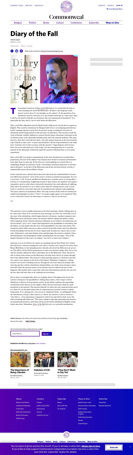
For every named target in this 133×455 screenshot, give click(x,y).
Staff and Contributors (23, 412)
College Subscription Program (84, 413)
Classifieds (102, 402)
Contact (39, 402)
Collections (76, 22)
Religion (18, 22)
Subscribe (94, 22)
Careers (39, 412)
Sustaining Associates (85, 417)
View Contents (40, 343)
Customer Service (42, 415)
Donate (101, 5)
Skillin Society (82, 409)
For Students (61, 409)
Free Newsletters (116, 9)
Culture (60, 22)
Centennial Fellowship (23, 405)
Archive (29, 5)
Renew (59, 402)
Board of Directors (22, 415)
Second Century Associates (87, 405)
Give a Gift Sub (62, 405)
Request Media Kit (105, 405)
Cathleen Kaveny (17, 375)
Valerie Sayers (15, 40)
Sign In (119, 5)
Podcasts (39, 5)
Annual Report (82, 423)
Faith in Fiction (30, 321)
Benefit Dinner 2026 (84, 402)
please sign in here (91, 446)
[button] (12, 52)
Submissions (41, 409)
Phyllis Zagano (63, 375)
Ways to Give (112, 22)
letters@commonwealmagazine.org (52, 51)
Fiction (29, 45)
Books (46, 22)
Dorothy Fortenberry (42, 373)
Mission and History (22, 402)
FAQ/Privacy (20, 418)
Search (110, 5)
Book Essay (14, 45)
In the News (20, 409)
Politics (32, 22)
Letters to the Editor (43, 405)
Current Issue (16, 5)
